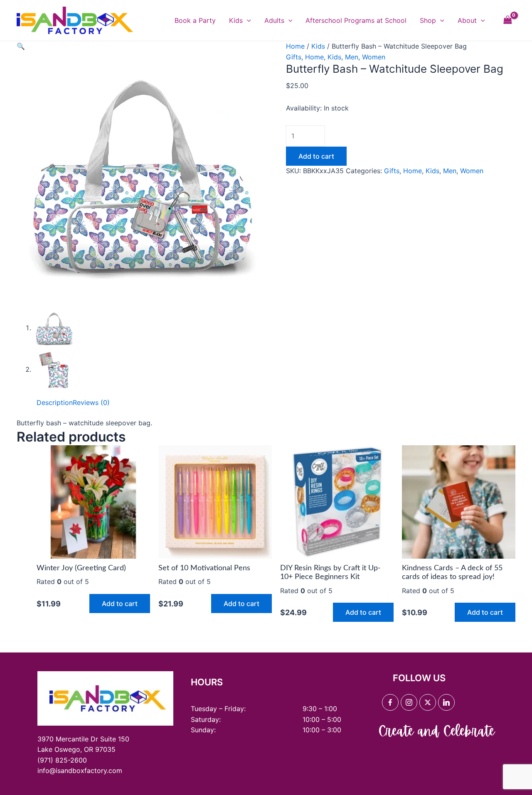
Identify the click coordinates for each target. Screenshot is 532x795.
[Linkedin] (446, 702)
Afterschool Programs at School (355, 20)
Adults (274, 20)
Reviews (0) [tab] (91, 402)
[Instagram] (409, 702)
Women (373, 57)
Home (295, 46)
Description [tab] (55, 402)
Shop (428, 20)
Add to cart (316, 156)
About (467, 20)
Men (351, 57)
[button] (21, 46)
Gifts (293, 57)
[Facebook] (390, 702)
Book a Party (195, 20)
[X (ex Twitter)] (427, 702)
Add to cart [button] (120, 603)
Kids (236, 20)
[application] (247, 20)
